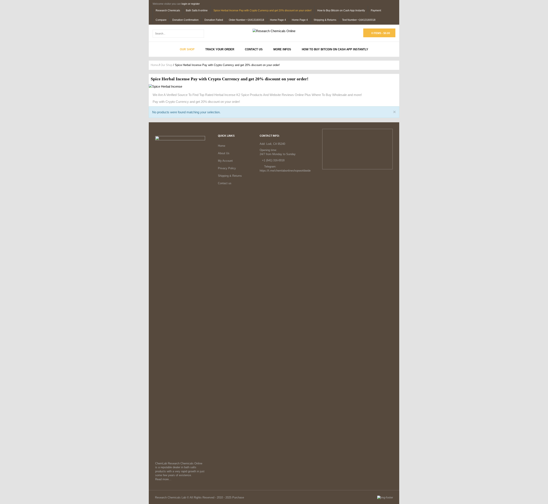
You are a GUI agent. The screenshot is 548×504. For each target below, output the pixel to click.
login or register (191, 3)
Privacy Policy (227, 168)
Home (154, 65)
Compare (161, 19)
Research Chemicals (168, 10)
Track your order (219, 49)
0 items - (380, 33)
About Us (223, 153)
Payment (376, 10)
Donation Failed (213, 19)
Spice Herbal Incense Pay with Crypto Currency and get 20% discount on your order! (262, 10)
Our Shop (187, 49)
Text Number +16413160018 (358, 19)
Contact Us (254, 49)
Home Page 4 (278, 19)
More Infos (282, 49)
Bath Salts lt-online (197, 10)
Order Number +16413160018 (246, 19)
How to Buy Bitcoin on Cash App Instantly (341, 10)
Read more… (163, 479)
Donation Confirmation (185, 19)
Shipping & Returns (325, 19)
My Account (225, 160)
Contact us (224, 183)
